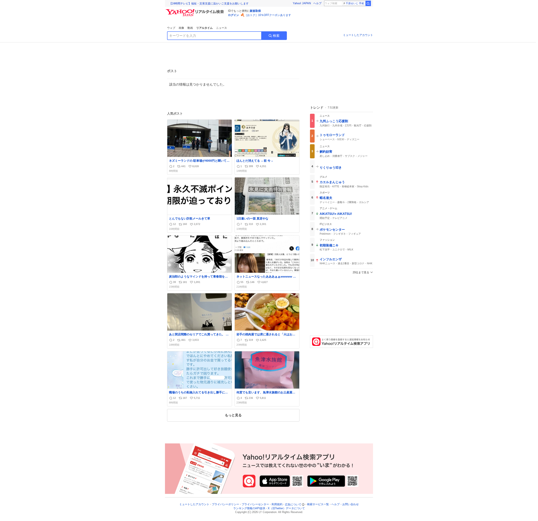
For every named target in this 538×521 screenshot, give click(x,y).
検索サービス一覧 (318, 504)
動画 (190, 27)
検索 (276, 35)
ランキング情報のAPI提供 (249, 508)
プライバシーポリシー (225, 504)
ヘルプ (317, 3)
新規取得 (255, 10)
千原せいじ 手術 (355, 3)
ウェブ (171, 27)
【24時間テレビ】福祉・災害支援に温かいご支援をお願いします (209, 3)
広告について (293, 504)
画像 (181, 27)
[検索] (368, 3)
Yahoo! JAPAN (302, 3)
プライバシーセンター (255, 504)
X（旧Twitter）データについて (286, 508)
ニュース (221, 27)
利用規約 (277, 504)
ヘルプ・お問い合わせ (345, 504)
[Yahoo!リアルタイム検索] (195, 10)
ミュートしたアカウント (358, 35)
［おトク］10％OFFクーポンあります (267, 15)
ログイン (233, 15)
